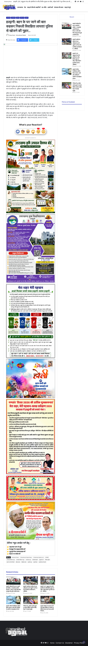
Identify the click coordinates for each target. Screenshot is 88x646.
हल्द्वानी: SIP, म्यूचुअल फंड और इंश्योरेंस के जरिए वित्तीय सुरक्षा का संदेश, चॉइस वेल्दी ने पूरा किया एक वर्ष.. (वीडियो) (77, 59)
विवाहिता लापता (24, 562)
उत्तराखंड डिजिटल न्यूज (11, 559)
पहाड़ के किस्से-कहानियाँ (33, 7)
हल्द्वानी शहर (35, 562)
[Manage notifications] (84, 642)
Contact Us (60, 643)
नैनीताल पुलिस (47, 559)
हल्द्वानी (26, 17)
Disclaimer (69, 643)
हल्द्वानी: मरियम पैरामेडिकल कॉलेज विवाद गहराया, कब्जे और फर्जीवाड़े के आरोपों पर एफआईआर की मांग (41, 1)
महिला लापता (18, 562)
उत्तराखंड (8, 17)
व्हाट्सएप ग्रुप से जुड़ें (15, 547)
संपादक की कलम (58, 7)
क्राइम (17, 17)
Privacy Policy (79, 643)
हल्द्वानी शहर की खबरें (42, 562)
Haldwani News (15, 557)
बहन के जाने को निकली (10, 562)
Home (52, 643)
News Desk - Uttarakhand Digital (17, 35)
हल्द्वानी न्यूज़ (30, 562)
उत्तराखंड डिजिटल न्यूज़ (20, 559)
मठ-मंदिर (44, 7)
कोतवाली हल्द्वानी (35, 559)
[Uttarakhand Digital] (9, 7)
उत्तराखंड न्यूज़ (28, 559)
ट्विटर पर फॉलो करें (14, 554)
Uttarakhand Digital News (26, 557)
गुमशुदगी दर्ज (41, 559)
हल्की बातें (50, 7)
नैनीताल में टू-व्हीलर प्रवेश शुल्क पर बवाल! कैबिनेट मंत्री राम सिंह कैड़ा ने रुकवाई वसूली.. (30, 607)
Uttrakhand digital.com (38, 557)
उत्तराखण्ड (20, 7)
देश (25, 7)
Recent (72, 17)
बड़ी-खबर (22, 17)
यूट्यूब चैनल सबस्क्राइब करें (17, 551)
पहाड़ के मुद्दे (67, 7)
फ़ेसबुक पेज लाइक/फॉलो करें (17, 549)
